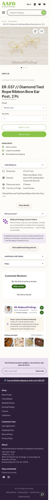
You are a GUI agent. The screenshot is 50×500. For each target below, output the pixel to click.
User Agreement (8, 426)
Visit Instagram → (37, 335)
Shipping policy (24, 496)
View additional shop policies (24, 247)
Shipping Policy (8, 430)
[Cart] (44, 4)
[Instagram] (9, 477)
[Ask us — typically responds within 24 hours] (42, 312)
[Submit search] (43, 12)
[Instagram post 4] (39, 342)
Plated (4, 103)
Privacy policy (23, 492)
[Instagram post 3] (29, 342)
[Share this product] (35, 31)
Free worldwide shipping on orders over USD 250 (26, 380)
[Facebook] (4, 477)
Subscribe (40, 371)
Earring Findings (8, 407)
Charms (5, 411)
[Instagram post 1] (9, 342)
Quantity (5, 114)
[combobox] (25, 12)
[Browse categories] (3, 12)
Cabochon (6, 415)
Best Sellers (12, 21)
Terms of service (36, 492)
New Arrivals (6, 395)
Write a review (18, 286)
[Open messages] (42, 494)
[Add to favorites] (41, 31)
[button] (24, 108)
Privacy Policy (7, 438)
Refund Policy (7, 434)
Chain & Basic (7, 399)
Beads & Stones (8, 403)
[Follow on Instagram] (42, 308)
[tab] (21, 67)
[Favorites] (40, 4)
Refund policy (11, 492)
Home (4, 21)
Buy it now (24, 134)
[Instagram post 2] (19, 342)
